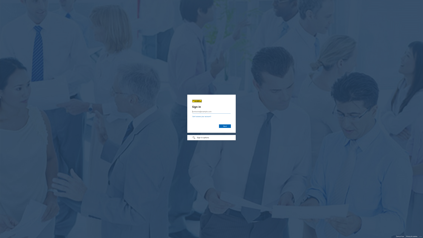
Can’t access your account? (201, 116)
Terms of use (400, 236)
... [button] (420, 236)
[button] (211, 137)
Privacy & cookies (411, 236)
